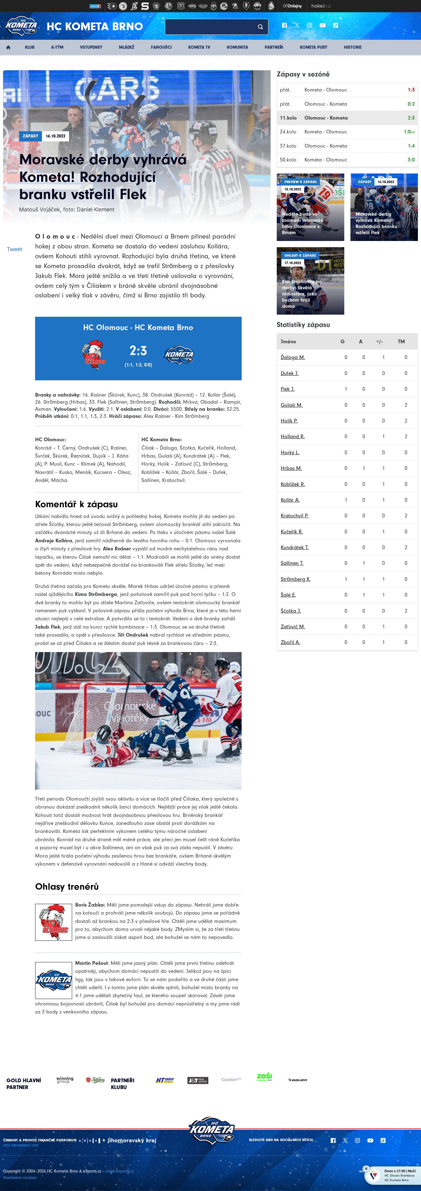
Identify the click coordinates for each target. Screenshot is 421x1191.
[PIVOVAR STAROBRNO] (89, 1080)
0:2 (411, 104)
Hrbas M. (291, 468)
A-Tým (57, 47)
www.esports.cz (120, 1171)
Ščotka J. (291, 611)
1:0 (409, 131)
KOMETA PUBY (313, 47)
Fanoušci (161, 47)
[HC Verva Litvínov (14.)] (257, 6)
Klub (30, 47)
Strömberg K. (296, 579)
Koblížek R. (293, 484)
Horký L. (290, 452)
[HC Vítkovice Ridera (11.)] (224, 6)
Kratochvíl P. (295, 515)
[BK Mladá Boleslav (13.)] (246, 6)
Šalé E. (288, 595)
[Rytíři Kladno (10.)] (214, 6)
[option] (168, 1080)
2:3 (411, 118)
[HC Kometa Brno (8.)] (192, 6)
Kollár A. (290, 500)
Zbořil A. (290, 642)
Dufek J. (290, 373)
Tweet (14, 249)
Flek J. (288, 389)
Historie (353, 47)
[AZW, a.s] (201, 1080)
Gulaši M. (292, 405)
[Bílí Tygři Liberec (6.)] (168, 6)
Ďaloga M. (293, 357)
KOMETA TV (199, 47)
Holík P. (289, 421)
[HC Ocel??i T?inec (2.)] (123, 6)
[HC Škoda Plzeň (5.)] (156, 6)
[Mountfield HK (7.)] (180, 6)
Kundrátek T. (295, 547)
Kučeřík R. (292, 531)
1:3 (411, 90)
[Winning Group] (58, 1080)
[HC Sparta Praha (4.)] (145, 6)
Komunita (237, 47)
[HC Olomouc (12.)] (235, 6)
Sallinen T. (292, 563)
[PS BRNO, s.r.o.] (301, 1080)
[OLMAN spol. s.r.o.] (268, 1080)
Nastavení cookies (20, 1177)
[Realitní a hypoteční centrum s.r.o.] (235, 1080)
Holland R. (293, 436)
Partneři (274, 47)
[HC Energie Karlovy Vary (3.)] (134, 6)
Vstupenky (91, 47)
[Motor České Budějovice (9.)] (203, 6)
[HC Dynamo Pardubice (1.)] (111, 6)
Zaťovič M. (293, 626)
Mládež (126, 47)
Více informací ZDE (21, 1145)
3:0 (411, 160)
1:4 (411, 146)
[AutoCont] (168, 1080)
